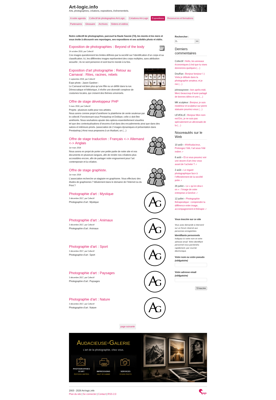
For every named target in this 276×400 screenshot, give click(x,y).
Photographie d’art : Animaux (91, 220)
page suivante (127, 326)
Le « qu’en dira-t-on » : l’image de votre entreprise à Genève (189, 189)
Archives (103, 24)
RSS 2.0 (112, 394)
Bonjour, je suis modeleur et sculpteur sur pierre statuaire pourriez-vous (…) (191, 106)
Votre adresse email (185, 274)
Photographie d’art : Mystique (91, 194)
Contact (102, 394)
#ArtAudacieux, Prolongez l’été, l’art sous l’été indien (190, 148)
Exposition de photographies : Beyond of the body (106, 47)
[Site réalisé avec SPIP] (202, 392)
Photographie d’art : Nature (89, 299)
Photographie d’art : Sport (88, 246)
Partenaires (76, 24)
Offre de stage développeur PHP (93, 101)
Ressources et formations (180, 18)
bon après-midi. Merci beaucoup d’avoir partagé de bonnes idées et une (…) (191, 93)
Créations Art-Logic (138, 18)
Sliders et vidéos (119, 24)
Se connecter (89, 394)
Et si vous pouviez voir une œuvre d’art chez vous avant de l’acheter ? (190, 160)
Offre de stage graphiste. (88, 170)
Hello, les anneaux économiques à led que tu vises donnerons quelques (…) (191, 64)
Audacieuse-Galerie (103, 342)
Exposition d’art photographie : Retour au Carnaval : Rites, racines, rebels (100, 72)
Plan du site (75, 394)
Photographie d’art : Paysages (92, 273)
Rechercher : (182, 36)
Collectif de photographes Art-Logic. (107, 18)
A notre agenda (78, 18)
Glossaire (90, 24)
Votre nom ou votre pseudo (190, 259)
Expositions (158, 18)
